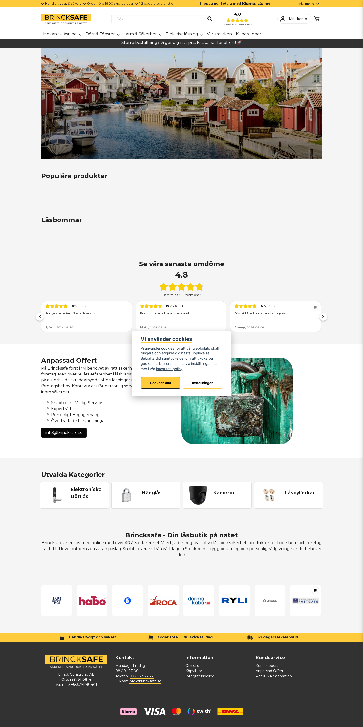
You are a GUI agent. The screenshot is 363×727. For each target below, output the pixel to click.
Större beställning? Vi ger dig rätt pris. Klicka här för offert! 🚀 (181, 42)
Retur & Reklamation (274, 676)
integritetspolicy (169, 369)
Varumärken (219, 34)
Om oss (192, 665)
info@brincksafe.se (63, 432)
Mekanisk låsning (60, 34)
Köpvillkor (193, 671)
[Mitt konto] (294, 19)
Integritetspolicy (199, 676)
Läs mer (265, 3)
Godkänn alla (160, 383)
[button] (40, 317)
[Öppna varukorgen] (316, 19)
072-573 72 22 (142, 676)
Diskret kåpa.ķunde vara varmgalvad (260, 313)
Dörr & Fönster (100, 34)
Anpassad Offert (269, 671)
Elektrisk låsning (182, 34)
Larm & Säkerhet (140, 34)
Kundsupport (249, 34)
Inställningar (202, 383)
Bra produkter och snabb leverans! (164, 313)
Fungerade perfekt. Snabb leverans (70, 313)
